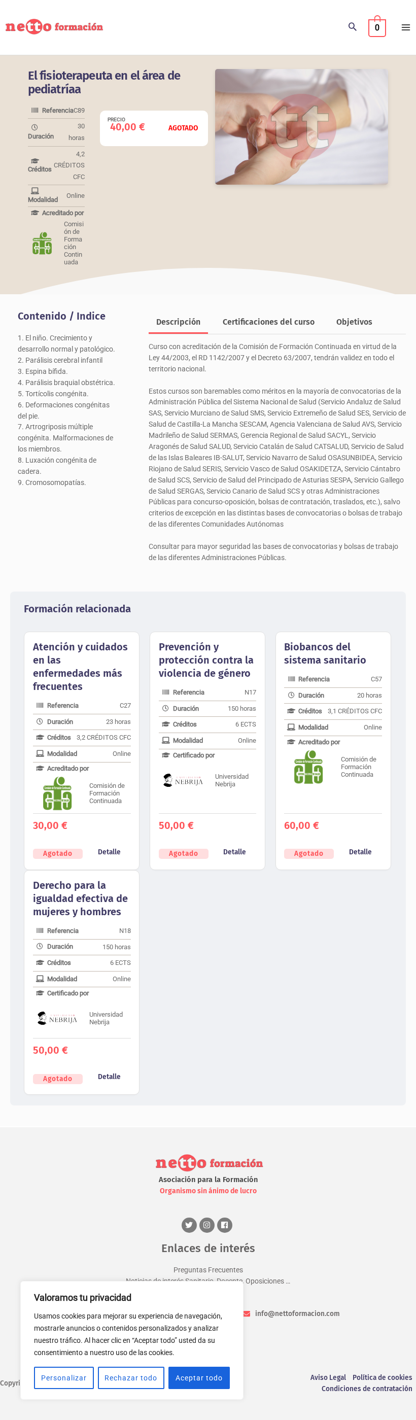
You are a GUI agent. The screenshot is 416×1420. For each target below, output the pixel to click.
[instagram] (208, 1225)
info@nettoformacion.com (297, 1313)
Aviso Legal (328, 1377)
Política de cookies (382, 1377)
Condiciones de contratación (367, 1388)
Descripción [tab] (178, 322)
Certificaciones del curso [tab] (269, 322)
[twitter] (190, 1225)
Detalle (109, 852)
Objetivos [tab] (354, 322)
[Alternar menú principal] (406, 27)
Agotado (58, 853)
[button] (352, 27)
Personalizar (64, 1378)
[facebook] (226, 1225)
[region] (132, 1340)
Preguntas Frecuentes (208, 1270)
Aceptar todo (199, 1378)
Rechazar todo (131, 1378)
